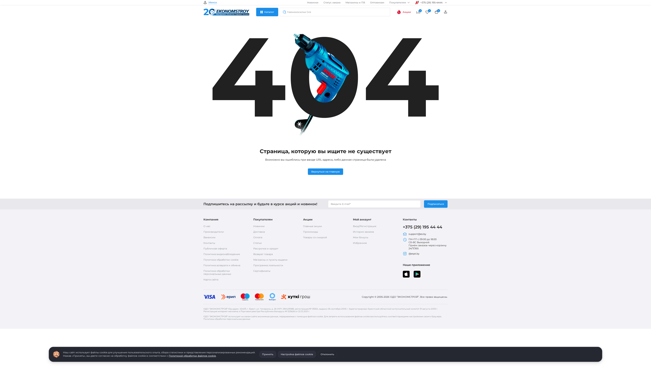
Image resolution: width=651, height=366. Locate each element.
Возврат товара (263, 254)
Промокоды (310, 231)
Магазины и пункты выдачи (270, 259)
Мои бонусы (360, 237)
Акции (407, 12)
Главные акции (312, 226)
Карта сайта (210, 279)
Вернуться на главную (325, 171)
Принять (267, 354)
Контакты (209, 243)
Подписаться (436, 204)
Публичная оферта (215, 248)
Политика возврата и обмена (221, 265)
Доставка (259, 231)
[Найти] (283, 12)
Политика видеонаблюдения (221, 254)
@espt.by (414, 253)
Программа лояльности (268, 265)
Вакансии (209, 237)
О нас (206, 226)
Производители (213, 231)
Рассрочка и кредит (265, 248)
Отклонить (327, 354)
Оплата (257, 237)
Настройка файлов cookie (297, 354)
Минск (213, 2)
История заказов (363, 231)
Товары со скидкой (315, 237)
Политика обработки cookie (220, 259)
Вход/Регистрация (364, 226)
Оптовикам (377, 2)
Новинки (312, 2)
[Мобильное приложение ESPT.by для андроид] (406, 274)
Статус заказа (331, 2)
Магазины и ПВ (355, 2)
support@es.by (417, 234)
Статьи (257, 243)
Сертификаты (261, 270)
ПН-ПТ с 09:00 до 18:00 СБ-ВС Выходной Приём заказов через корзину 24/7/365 (428, 244)
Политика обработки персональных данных (217, 272)
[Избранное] (427, 12)
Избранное (360, 243)
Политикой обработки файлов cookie (192, 355)
